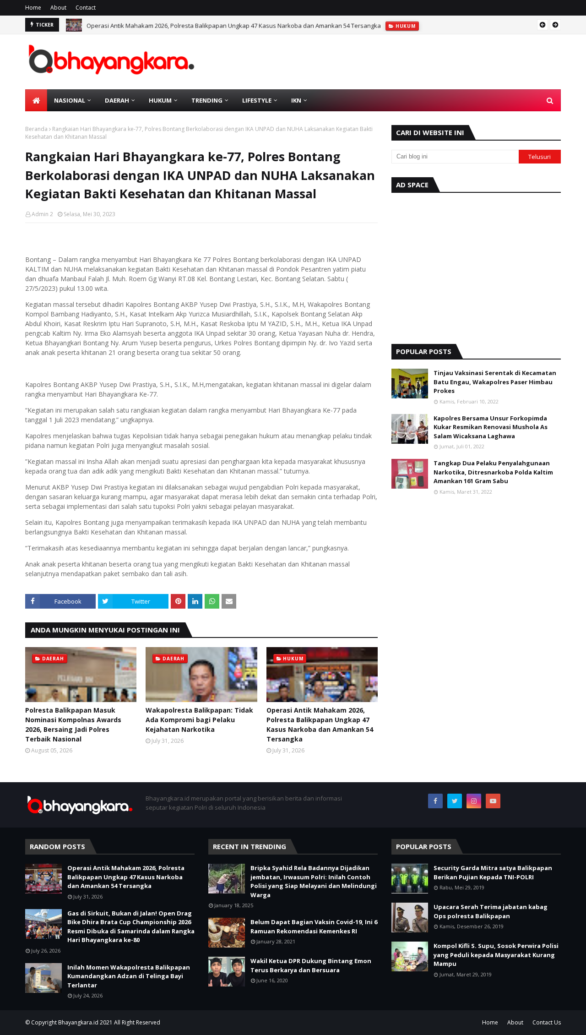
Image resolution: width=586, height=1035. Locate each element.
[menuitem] (36, 100)
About (58, 7)
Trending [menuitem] (206, 100)
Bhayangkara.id (78, 1022)
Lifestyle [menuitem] (256, 100)
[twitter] (454, 801)
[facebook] (435, 801)
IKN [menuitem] (296, 100)
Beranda (36, 129)
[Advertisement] (476, 266)
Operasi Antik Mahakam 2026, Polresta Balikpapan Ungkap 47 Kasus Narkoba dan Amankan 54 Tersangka (234, 25)
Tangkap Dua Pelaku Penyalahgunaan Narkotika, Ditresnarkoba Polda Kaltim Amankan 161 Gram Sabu (493, 472)
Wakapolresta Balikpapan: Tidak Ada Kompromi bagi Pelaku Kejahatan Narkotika (199, 720)
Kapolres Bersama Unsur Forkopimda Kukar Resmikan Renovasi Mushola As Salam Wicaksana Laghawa (491, 427)
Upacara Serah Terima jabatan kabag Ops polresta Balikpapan (491, 911)
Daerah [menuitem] (117, 100)
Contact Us (546, 1022)
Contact (86, 7)
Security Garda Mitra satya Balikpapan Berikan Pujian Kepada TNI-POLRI (493, 872)
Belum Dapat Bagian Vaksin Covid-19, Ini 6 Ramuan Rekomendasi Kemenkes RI (313, 926)
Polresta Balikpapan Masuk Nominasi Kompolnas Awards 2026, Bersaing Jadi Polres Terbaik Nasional (73, 724)
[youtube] (493, 801)
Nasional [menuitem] (69, 100)
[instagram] (474, 801)
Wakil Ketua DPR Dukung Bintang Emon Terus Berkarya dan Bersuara (310, 965)
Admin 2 (42, 214)
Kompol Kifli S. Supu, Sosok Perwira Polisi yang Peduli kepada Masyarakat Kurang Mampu (496, 955)
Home (33, 7)
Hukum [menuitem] (160, 100)
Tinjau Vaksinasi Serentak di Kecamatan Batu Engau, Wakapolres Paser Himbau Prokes (495, 382)
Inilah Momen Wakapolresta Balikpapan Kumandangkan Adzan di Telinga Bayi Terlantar (128, 976)
